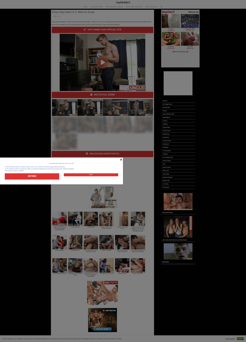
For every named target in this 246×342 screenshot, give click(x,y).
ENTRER (32, 176)
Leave (91, 174)
